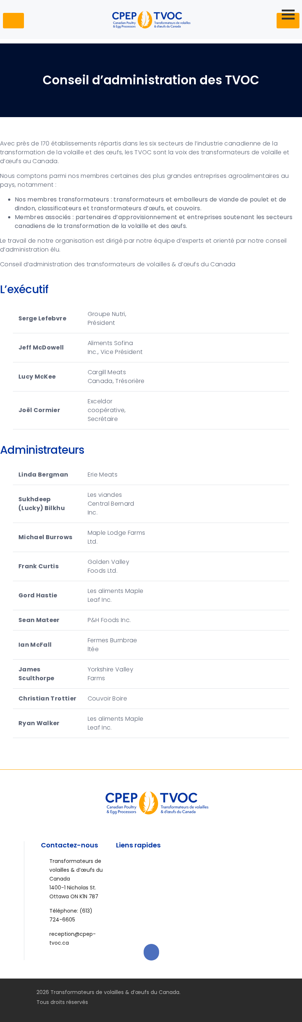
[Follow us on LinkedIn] (274, 992)
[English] (263, 19)
